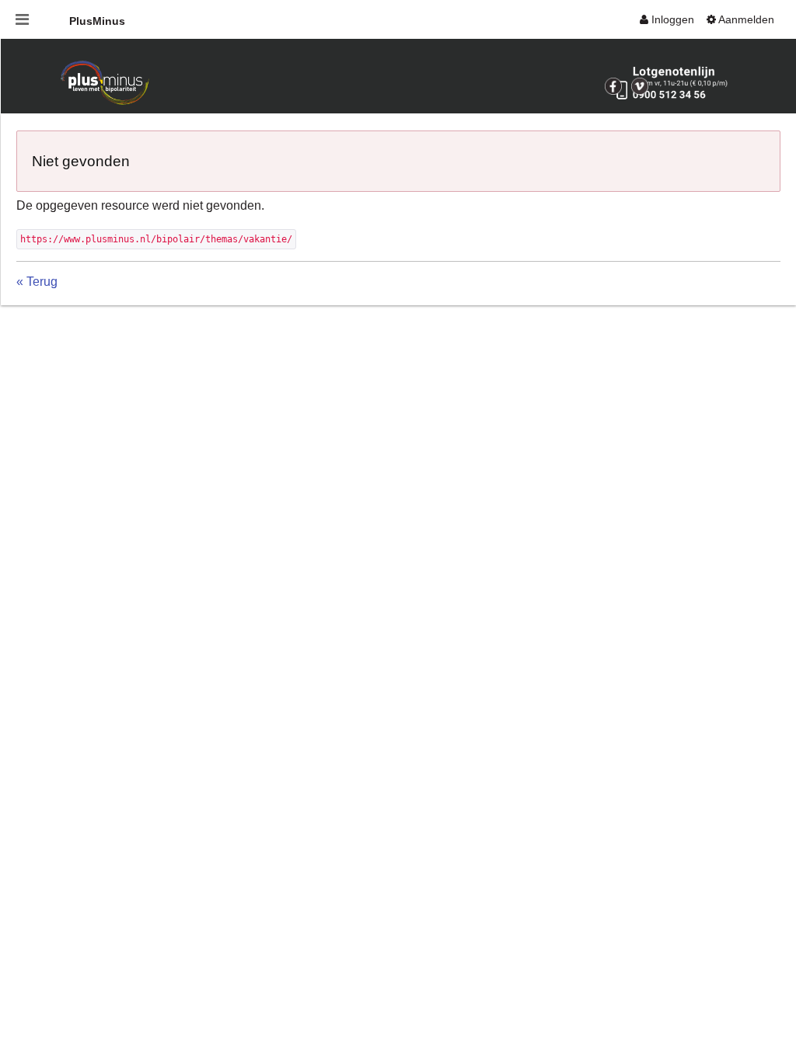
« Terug (37, 281)
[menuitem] (667, 19)
